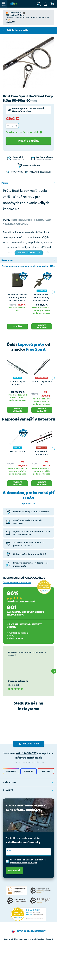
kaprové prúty (31, 344)
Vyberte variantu (41, 326)
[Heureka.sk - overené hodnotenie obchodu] (44, 587)
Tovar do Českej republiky (31, 931)
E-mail (9, 850)
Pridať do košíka (28, 141)
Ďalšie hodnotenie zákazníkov (17, 582)
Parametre (7, 260)
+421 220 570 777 (26, 753)
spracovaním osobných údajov (23, 862)
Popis (4, 183)
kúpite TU (10, 22)
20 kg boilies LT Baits (15, 15)
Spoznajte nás (28, 503)
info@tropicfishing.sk (28, 757)
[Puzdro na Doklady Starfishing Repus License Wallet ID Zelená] (17, 282)
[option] (28, 62)
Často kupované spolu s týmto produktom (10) (27, 266)
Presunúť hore (31, 743)
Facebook (28, 771)
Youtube (46, 771)
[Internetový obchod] (13, 4)
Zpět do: (17, 30)
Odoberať (14, 870)
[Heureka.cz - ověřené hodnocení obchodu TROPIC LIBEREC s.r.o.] (28, 914)
